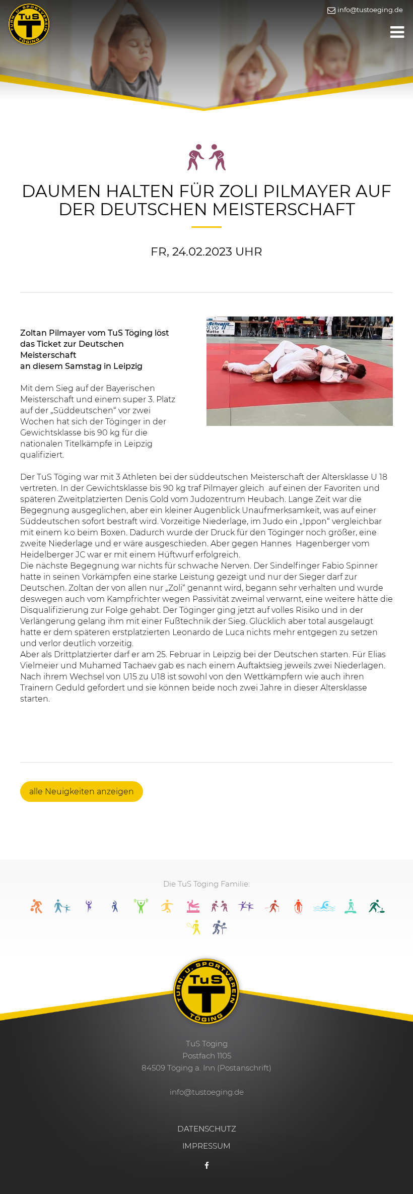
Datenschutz (206, 1129)
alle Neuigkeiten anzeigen (81, 791)
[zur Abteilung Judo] (220, 910)
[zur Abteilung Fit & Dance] (89, 910)
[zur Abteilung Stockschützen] (377, 910)
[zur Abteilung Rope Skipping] (298, 910)
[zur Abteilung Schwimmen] (324, 910)
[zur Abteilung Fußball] (167, 910)
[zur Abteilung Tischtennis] (220, 931)
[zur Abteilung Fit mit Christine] (115, 910)
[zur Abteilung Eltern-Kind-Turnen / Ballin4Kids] (62, 910)
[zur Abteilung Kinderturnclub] (246, 910)
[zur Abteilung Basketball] (36, 910)
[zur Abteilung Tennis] (193, 931)
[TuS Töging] (29, 23)
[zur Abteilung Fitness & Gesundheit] (141, 910)
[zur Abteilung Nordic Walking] (272, 910)
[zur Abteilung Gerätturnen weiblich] (193, 910)
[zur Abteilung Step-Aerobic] (350, 910)
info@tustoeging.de (369, 10)
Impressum (206, 1146)
